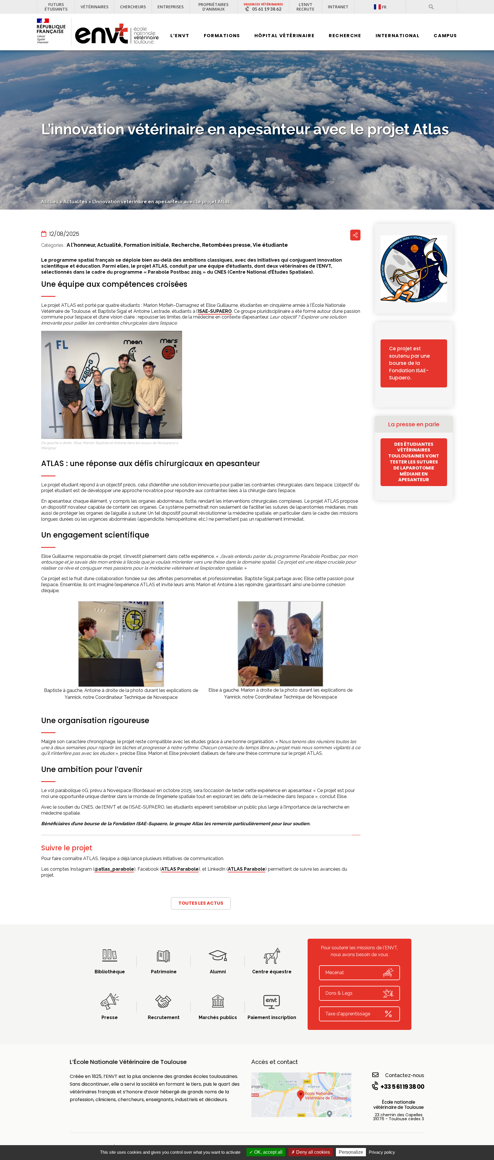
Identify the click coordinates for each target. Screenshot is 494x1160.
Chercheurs (133, 6)
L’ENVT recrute (305, 7)
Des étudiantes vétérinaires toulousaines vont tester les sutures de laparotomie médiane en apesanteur (413, 462)
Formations (222, 35)
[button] (431, 7)
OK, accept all (267, 1152)
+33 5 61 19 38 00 (402, 1087)
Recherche (345, 35)
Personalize (351, 1152)
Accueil (50, 201)
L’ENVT (180, 35)
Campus (445, 35)
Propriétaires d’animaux (213, 7)
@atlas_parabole (114, 869)
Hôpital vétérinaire (284, 35)
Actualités (75, 201)
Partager (355, 235)
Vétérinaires (94, 6)
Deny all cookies (312, 1152)
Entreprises (171, 6)
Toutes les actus (200, 903)
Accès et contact (274, 1061)
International (398, 35)
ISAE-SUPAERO (215, 311)
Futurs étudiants (56, 7)
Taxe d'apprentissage (347, 1013)
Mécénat (334, 972)
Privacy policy (382, 1152)
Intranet (338, 6)
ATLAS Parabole (180, 869)
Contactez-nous (404, 1075)
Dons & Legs (338, 993)
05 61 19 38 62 (266, 8)
